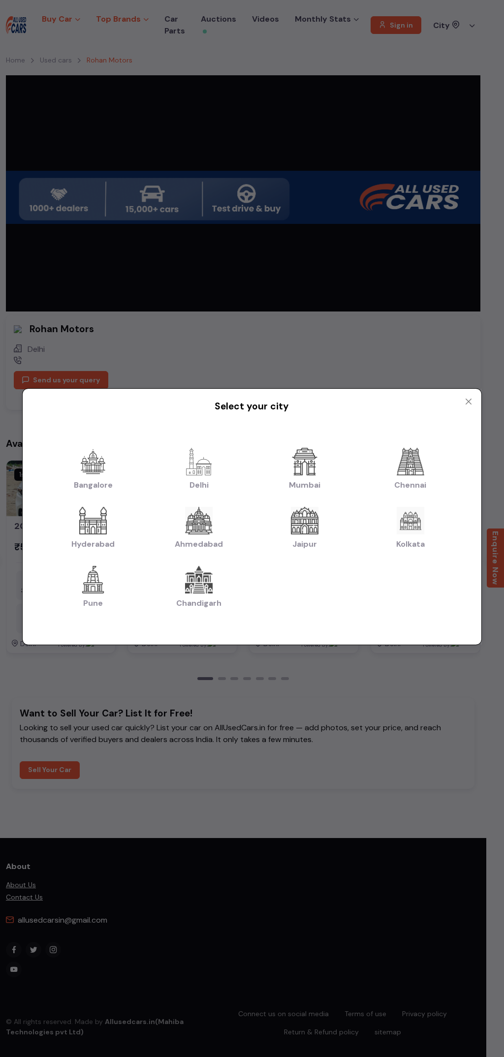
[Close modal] (468, 401)
